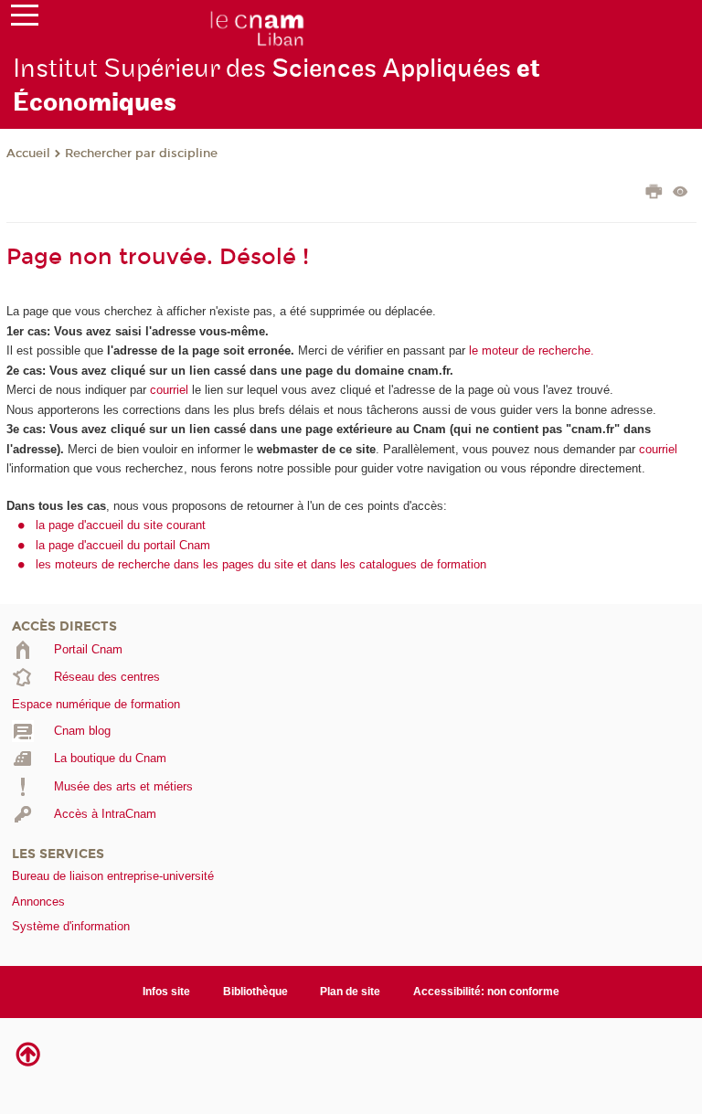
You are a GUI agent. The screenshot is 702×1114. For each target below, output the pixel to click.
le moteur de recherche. (529, 350)
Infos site (166, 991)
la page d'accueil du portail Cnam (123, 545)
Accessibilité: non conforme (486, 991)
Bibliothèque (255, 991)
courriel (169, 390)
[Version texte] (680, 193)
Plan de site (350, 991)
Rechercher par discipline (141, 153)
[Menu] (24, 19)
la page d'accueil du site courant (121, 525)
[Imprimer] (654, 194)
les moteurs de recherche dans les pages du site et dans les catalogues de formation (261, 564)
